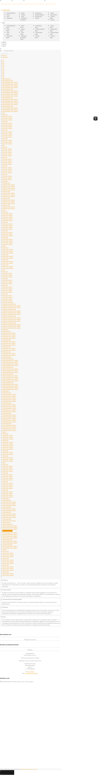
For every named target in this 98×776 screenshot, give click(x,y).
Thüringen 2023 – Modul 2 (8, 553)
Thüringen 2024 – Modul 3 (8, 561)
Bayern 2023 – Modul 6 (7, 119)
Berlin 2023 (4, 147)
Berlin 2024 (4, 157)
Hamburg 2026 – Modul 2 (7, 268)
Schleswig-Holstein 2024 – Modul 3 (9, 534)
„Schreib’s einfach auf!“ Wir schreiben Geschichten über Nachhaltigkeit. (12, 599)
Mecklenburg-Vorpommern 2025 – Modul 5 (11, 321)
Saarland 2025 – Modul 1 (7, 452)
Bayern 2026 (4, 138)
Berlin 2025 (4, 166)
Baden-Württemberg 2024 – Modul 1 (10, 90)
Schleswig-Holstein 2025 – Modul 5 (9, 543)
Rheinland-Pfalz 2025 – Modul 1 (9, 415)
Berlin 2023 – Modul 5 (7, 154)
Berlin (3, 145)
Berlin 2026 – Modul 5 (7, 179)
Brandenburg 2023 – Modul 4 (8, 189)
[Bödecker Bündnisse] (28, 4)
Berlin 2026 (4, 174)
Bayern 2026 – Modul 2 (7, 142)
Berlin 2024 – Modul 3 (7, 160)
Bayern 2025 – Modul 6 (7, 137)
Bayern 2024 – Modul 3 (7, 126)
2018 (3, 63)
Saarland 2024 (5, 440)
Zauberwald (4, 616)
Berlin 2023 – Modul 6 (7, 155)
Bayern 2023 (4, 114)
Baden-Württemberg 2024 (7, 89)
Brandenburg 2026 (6, 205)
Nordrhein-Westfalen (6, 357)
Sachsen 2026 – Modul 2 (7, 493)
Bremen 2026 (5, 237)
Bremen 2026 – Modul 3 (7, 241)
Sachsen (4, 462)
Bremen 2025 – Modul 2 (7, 232)
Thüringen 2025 (5, 565)
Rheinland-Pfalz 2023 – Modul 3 (9, 398)
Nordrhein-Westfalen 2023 (7, 358)
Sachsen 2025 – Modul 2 (7, 485)
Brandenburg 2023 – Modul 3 (8, 188)
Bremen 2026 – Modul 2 (7, 239)
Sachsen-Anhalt (5, 498)
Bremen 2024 (5, 222)
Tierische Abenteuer (5, 580)
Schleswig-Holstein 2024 (7, 531)
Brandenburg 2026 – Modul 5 (8, 208)
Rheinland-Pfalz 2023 (6, 392)
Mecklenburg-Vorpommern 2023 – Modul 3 (11, 307)
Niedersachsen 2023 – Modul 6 (9, 338)
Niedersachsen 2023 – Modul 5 (9, 336)
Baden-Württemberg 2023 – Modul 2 (10, 84)
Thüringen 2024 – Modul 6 (8, 563)
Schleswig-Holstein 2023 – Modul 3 (9, 525)
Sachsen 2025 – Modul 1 (7, 483)
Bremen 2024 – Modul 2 (7, 224)
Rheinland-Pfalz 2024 (6, 403)
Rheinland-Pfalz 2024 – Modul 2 (9, 406)
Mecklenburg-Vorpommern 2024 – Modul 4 (11, 312)
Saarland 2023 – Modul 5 (7, 438)
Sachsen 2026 (5, 490)
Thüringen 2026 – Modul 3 (8, 575)
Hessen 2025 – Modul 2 (7, 288)
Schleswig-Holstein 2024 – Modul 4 (9, 536)
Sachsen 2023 (5, 464)
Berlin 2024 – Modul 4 (7, 162)
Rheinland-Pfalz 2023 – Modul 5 (9, 399)
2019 (3, 65)
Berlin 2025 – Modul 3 (7, 169)
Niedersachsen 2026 (6, 351)
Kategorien (4, 55)
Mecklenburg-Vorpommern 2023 (9, 304)
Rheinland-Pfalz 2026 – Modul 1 (9, 425)
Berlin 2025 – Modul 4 (7, 171)
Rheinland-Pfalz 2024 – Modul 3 (9, 408)
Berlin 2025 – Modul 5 (7, 172)
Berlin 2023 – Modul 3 (7, 150)
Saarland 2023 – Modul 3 (7, 437)
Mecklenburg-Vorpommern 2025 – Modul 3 (11, 317)
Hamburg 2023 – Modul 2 (7, 251)
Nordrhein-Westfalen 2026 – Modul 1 (10, 384)
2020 (3, 67)
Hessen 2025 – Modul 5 (7, 292)
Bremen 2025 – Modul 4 (7, 235)
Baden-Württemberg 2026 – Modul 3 (10, 111)
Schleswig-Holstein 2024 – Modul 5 (9, 537)
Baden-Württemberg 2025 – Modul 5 (10, 104)
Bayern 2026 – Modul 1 (7, 140)
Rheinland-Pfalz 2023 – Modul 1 (9, 394)
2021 (3, 68)
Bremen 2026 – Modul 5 (7, 244)
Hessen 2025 (5, 285)
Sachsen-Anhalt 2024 (6, 507)
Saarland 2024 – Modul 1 (7, 442)
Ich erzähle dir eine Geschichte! (6, 589)
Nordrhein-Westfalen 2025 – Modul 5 (10, 379)
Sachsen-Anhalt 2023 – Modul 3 (9, 503)
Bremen (4, 210)
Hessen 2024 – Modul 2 (7, 282)
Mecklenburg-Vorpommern (8, 302)
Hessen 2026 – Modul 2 (7, 297)
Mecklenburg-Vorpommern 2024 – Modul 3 (11, 311)
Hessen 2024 (5, 278)
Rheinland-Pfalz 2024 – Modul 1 (9, 404)
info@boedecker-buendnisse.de (31, 673)
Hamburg (4, 246)
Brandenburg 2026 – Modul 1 (8, 206)
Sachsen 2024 (5, 473)
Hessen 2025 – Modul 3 (7, 290)
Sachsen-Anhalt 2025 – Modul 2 (9, 515)
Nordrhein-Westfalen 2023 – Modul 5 (10, 363)
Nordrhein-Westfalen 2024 (7, 367)
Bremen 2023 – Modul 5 (7, 220)
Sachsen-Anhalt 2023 (6, 500)
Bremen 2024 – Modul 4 (7, 227)
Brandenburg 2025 (6, 198)
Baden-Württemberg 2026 (7, 106)
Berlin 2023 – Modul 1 (7, 148)
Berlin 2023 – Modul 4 (7, 152)
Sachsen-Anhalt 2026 (6, 519)
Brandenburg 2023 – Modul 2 (8, 186)
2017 (3, 61)
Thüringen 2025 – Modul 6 (8, 570)
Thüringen (4, 549)
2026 (3, 77)
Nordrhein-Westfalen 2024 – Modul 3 (10, 372)
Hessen (3, 270)
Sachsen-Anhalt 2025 (6, 512)
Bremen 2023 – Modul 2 (7, 215)
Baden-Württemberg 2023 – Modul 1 (10, 82)
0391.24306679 (31, 671)
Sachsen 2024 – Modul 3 (7, 478)
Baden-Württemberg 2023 (7, 80)
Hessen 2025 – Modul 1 (7, 287)
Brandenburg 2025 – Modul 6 (8, 203)
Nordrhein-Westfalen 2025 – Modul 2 (10, 375)
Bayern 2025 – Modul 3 (7, 135)
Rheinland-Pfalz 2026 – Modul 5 (9, 430)
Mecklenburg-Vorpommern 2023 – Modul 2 (11, 305)
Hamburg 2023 (5, 247)
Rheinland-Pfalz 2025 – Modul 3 (9, 418)
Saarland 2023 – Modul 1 (7, 435)
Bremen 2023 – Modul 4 (7, 218)
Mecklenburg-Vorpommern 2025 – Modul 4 (11, 319)
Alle (3, 60)
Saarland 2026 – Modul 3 (7, 459)
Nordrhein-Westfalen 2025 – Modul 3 (10, 377)
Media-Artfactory (23, 769)
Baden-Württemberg (6, 78)
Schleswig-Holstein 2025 (7, 539)
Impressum (35, 769)
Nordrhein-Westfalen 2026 (7, 382)
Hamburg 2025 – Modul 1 (7, 261)
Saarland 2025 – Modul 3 (7, 454)
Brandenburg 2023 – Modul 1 (8, 184)
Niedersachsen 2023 (6, 331)
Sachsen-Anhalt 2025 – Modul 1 (9, 514)
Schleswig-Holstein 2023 (7, 524)
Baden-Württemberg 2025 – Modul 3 (10, 102)
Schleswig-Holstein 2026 (7, 544)
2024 (3, 73)
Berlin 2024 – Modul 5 (7, 164)
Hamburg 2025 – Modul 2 (7, 263)
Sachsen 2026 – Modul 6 (7, 496)
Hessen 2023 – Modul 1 (7, 273)
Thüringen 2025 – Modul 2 (8, 566)
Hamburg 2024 (5, 254)
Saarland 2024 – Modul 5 (7, 447)
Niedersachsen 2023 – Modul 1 (9, 333)
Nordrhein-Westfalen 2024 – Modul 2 (10, 370)
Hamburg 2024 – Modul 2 (7, 258)
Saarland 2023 (5, 433)
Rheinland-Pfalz (5, 391)
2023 (3, 72)
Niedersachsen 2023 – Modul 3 (9, 334)
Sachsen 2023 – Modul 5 (7, 471)
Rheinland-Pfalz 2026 (6, 423)
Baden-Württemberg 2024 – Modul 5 (10, 96)
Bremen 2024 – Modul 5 (7, 229)
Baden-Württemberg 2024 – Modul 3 (10, 94)
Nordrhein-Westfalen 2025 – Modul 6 (10, 380)
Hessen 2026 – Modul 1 (7, 295)
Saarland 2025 (5, 450)
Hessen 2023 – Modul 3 (7, 276)
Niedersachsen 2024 (6, 340)
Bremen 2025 (5, 230)
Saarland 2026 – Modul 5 (7, 461)
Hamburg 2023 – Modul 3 (7, 253)
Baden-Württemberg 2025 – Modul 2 (10, 101)
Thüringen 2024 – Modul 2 (8, 560)
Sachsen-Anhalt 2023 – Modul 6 (9, 505)
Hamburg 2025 (5, 259)
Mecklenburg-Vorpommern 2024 (9, 309)
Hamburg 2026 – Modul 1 (7, 266)
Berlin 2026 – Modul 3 (7, 177)
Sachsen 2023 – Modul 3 (7, 469)
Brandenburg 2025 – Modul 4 (8, 201)
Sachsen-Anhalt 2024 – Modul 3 (9, 510)
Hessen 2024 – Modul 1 (7, 280)
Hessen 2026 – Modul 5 (7, 300)
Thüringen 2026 (5, 572)
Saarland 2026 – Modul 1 (7, 457)
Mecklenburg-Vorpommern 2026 (9, 322)
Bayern (3, 113)
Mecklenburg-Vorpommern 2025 (9, 316)
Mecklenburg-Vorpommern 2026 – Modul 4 (11, 326)
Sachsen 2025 (5, 481)
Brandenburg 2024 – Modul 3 (8, 196)
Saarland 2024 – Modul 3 (7, 445)
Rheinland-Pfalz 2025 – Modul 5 (9, 420)
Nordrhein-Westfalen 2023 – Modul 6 (10, 365)
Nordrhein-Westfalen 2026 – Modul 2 (10, 386)
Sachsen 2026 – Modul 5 (7, 495)
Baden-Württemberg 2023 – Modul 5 (10, 87)
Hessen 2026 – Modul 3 (7, 299)
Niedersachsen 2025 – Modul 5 (9, 350)
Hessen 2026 (5, 293)
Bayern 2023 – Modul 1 (7, 116)
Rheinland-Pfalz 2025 (6, 413)
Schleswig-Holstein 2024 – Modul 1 (9, 532)
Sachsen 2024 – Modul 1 (7, 474)
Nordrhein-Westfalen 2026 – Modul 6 (10, 389)
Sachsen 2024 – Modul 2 (7, 476)
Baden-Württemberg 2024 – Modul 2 (10, 92)
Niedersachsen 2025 (6, 346)
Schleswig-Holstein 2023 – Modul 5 (9, 527)
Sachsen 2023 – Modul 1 (7, 466)
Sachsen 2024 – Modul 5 (7, 479)
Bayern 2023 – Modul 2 (7, 118)
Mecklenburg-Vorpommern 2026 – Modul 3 (11, 324)
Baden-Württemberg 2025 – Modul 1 (10, 99)
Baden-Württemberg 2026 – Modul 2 (10, 109)
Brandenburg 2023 (6, 183)
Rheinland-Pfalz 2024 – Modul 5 (9, 409)
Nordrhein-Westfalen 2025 (7, 374)
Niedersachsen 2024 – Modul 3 (9, 343)
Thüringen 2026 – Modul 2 (8, 573)
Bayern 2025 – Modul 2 (7, 133)
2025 (3, 75)
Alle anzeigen (5, 57)
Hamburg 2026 (5, 264)
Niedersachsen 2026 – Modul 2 (9, 353)
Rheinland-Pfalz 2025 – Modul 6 (9, 421)
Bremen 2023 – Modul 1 (7, 213)
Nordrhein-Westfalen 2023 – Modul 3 (10, 362)
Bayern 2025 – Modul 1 (7, 131)
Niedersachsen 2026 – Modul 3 (9, 355)
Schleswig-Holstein (6, 522)
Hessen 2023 (5, 271)
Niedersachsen (5, 329)
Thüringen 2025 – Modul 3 (8, 568)
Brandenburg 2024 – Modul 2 (8, 195)
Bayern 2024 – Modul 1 (7, 123)
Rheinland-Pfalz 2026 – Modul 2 (9, 427)
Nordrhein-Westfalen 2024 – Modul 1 (10, 369)
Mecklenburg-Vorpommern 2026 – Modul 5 (11, 328)
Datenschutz (29, 769)
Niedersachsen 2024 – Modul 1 (9, 341)
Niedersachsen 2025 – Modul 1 (9, 348)
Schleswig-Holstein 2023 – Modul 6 (9, 529)
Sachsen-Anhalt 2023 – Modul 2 (9, 502)
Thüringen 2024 (5, 558)
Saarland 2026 (5, 456)
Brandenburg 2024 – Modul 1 (8, 193)
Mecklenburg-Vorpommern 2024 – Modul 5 (11, 314)
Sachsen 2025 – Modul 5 (7, 488)
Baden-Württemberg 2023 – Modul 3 (10, 85)
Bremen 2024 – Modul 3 (7, 225)
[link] (18, 51)
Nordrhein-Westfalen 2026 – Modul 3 (10, 387)
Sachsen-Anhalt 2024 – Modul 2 (9, 508)
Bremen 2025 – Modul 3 (7, 234)
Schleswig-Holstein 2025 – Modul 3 (9, 541)
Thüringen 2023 (5, 551)
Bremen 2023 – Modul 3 (7, 217)
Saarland (4, 432)
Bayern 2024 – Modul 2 (7, 125)
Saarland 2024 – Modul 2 (7, 444)
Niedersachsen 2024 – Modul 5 (9, 345)
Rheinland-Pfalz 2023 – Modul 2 (9, 396)
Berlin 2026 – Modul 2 (7, 176)
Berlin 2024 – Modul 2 (7, 159)
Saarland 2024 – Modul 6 (7, 449)
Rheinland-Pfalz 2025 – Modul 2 (9, 416)
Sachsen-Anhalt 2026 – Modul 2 (9, 520)
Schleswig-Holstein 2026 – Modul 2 (9, 546)
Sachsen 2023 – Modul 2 (7, 467)
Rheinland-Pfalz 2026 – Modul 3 (9, 428)
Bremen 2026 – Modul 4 (7, 242)
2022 (3, 70)
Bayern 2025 (4, 130)
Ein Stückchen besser (5, 607)
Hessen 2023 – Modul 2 (7, 275)
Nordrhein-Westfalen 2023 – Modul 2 (10, 360)
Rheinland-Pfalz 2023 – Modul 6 (9, 401)
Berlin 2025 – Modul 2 (7, 167)
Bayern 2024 (4, 121)
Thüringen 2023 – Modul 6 (8, 556)
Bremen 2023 (5, 212)
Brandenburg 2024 (6, 191)
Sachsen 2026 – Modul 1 (7, 491)
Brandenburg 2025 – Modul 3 (8, 200)
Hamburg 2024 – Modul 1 (7, 256)
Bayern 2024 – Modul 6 (7, 128)
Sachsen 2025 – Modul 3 (7, 486)
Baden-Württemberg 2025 (7, 97)
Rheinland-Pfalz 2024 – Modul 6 (9, 411)
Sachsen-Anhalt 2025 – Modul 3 (9, 517)
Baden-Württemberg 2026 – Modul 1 (10, 108)
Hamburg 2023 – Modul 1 (7, 249)
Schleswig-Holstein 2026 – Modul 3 (9, 548)
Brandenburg (5, 181)
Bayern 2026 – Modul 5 (7, 143)
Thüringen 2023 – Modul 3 (8, 554)
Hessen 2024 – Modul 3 (7, 283)
